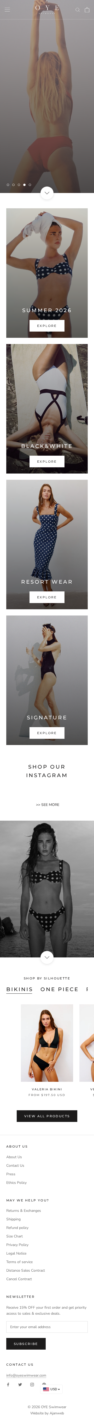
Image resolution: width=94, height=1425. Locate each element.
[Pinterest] (44, 1384)
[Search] (77, 10)
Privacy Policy (17, 1244)
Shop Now (68, 169)
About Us (14, 1157)
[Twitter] (20, 1384)
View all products (47, 1116)
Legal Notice (16, 1253)
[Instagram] (32, 1384)
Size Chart (14, 1236)
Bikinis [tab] (19, 989)
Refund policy (17, 1227)
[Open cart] (87, 9)
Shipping (13, 1219)
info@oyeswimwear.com (26, 1375)
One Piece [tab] (59, 989)
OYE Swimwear (53, 1407)
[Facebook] (8, 1384)
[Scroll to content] (47, 193)
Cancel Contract (19, 1279)
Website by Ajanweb (47, 1413)
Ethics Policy (16, 1182)
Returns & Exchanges (23, 1210)
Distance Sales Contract (25, 1270)
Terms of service (19, 1261)
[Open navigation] (7, 10)
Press (10, 1174)
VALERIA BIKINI (47, 1089)
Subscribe (26, 1344)
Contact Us (15, 1165)
